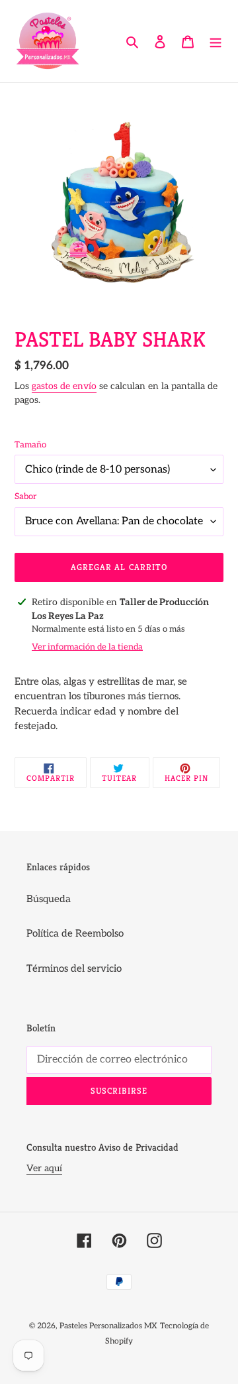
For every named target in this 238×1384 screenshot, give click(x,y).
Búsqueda (48, 899)
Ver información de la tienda (87, 647)
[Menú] (215, 41)
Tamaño (30, 444)
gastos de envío (64, 386)
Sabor (25, 496)
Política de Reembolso (75, 933)
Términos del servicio (74, 968)
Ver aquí (44, 1168)
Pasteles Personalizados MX (108, 1326)
